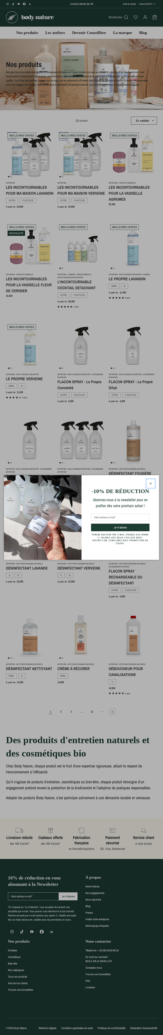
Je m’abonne (127, 527)
